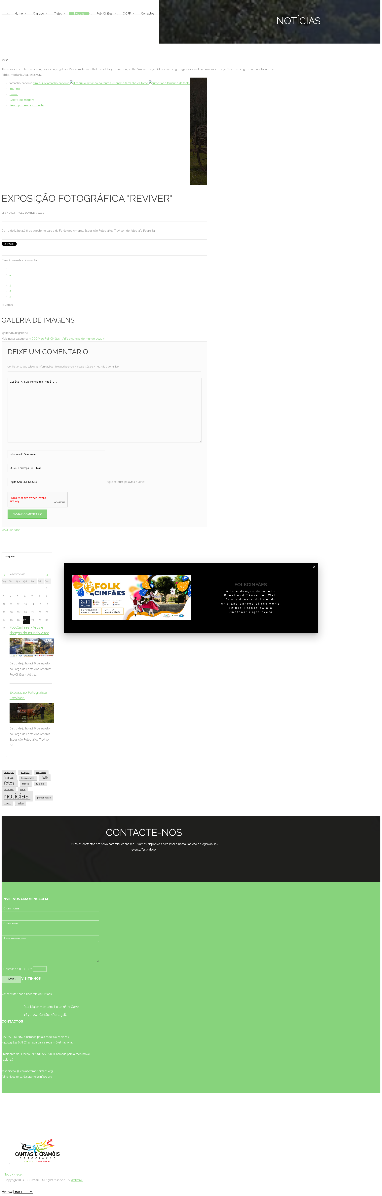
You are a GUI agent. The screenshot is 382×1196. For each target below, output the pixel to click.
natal (22, 789)
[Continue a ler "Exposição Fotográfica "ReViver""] (32, 713)
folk (45, 777)
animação (9, 772)
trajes (7, 803)
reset (19, 1174)
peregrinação (44, 797)
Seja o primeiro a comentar (27, 105)
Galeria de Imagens (22, 99)
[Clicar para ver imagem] (198, 132)
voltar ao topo (11, 529)
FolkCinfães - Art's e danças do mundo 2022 (29, 630)
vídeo (20, 803)
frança (25, 783)
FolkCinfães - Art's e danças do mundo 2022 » (75, 338)
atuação (25, 772)
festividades (28, 778)
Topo (8, 1174)
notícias (17, 796)
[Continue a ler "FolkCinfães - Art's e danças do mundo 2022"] (32, 648)
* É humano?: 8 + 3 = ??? (17, 968)
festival (9, 777)
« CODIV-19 (37, 338)
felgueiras (41, 772)
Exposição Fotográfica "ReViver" (28, 695)
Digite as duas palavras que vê (125, 481)
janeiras (9, 789)
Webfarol (77, 1180)
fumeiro (40, 784)
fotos (10, 783)
